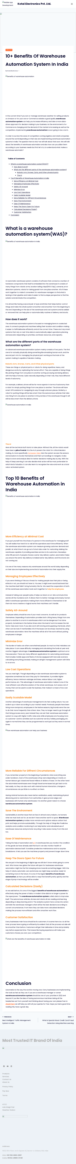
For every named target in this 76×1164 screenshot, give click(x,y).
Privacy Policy (7, 1086)
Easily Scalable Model (22, 195)
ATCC (4, 1104)
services (9, 50)
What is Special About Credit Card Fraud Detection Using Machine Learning (58, 1020)
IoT (34, 843)
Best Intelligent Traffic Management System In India (16, 1020)
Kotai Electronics (12, 71)
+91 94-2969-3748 (15, 1158)
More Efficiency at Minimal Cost (26, 181)
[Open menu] (72, 3)
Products (5, 1074)
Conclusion (15, 215)
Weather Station (8, 1110)
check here (10, 1004)
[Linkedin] (11, 1066)
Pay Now (5, 1091)
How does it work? (21, 167)
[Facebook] (4, 1066)
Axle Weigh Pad (8, 1107)
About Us (5, 1082)
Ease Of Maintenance (22, 204)
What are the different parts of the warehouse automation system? (40, 170)
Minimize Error (19, 189)
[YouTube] (7, 1066)
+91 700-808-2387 (14, 1155)
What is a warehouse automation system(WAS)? (29, 164)
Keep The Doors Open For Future (26, 206)
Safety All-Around (21, 187)
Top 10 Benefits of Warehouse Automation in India (30, 178)
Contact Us (6, 1079)
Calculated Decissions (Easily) (25, 209)
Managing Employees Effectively (26, 184)
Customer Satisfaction (22, 212)
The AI (19, 175)
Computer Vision (34, 453)
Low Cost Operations (22, 192)
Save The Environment (22, 201)
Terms (4, 1095)
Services (5, 1076)
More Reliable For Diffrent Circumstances (30, 198)
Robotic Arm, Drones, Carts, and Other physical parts (37, 172)
